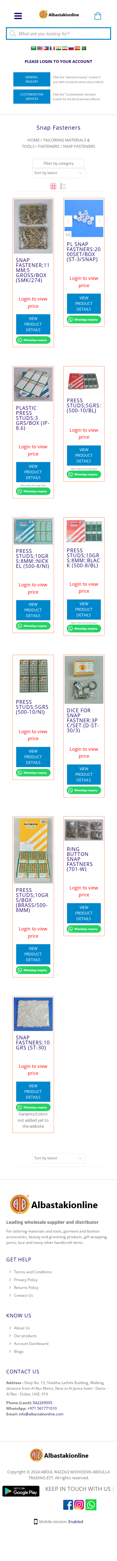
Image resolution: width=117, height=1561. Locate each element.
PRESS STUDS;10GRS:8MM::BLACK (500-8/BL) (83, 558)
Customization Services (31, 96)
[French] (52, 48)
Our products (25, 1336)
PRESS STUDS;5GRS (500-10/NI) (32, 715)
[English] (39, 48)
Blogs (19, 1351)
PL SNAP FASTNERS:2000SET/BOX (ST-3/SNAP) (84, 266)
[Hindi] (58, 48)
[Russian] (71, 48)
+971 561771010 (42, 1408)
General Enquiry (31, 79)
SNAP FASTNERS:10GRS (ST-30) (33, 1043)
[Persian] (64, 48)
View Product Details (33, 324)
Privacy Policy (25, 1280)
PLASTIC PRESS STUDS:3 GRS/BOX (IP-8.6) (33, 417)
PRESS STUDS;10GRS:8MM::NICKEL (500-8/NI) (32, 558)
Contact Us (23, 1295)
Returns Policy (26, 1288)
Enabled (75, 1522)
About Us (22, 1328)
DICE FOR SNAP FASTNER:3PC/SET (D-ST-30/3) (83, 721)
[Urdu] (83, 48)
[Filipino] (46, 48)
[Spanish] (77, 48)
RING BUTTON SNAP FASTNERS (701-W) (80, 897)
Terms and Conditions (33, 1272)
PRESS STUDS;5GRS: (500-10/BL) (84, 412)
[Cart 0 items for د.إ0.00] (97, 16)
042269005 (42, 1403)
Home (33, 140)
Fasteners (48, 146)
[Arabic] (33, 48)
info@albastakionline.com (41, 1414)
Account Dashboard (31, 1344)
